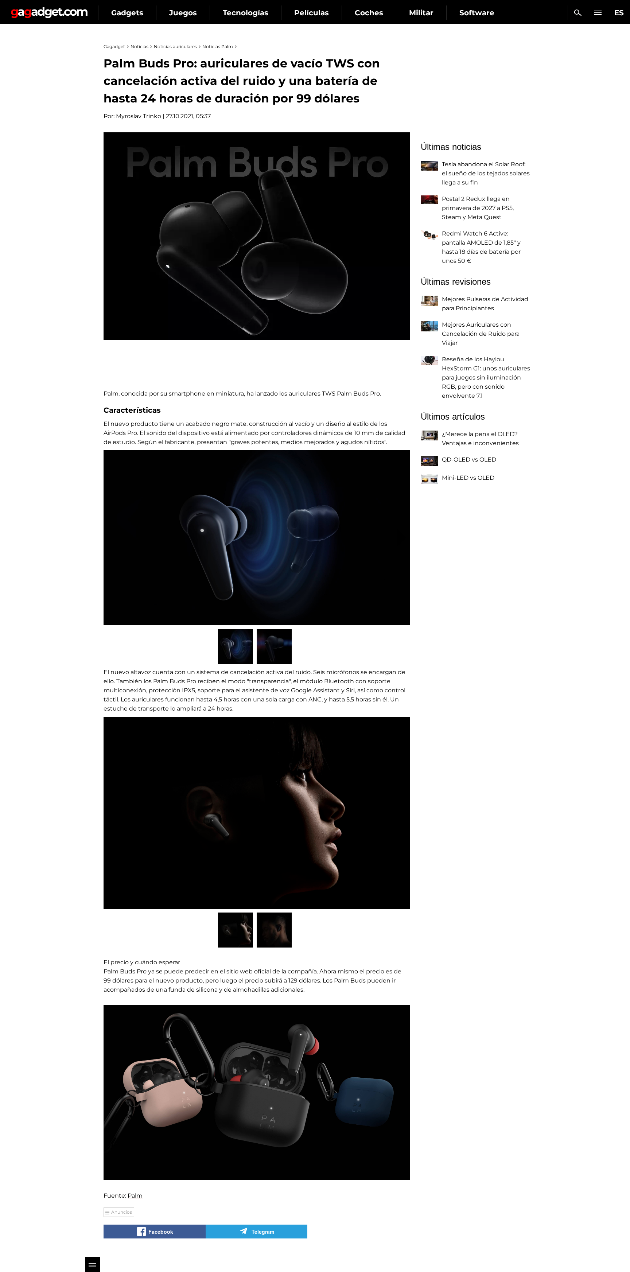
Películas (311, 12)
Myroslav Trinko (138, 116)
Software (476, 12)
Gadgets (127, 12)
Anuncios (121, 1212)
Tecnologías (245, 12)
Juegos (183, 12)
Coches (369, 12)
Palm (135, 1195)
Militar (421, 12)
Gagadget (49, 9)
